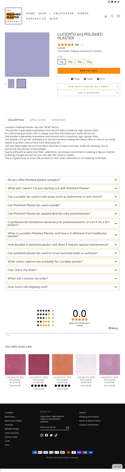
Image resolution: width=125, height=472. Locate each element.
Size (60, 57)
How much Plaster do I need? (88, 86)
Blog (54, 18)
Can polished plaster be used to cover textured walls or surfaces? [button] (53, 253)
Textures (9, 425)
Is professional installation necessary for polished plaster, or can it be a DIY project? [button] (59, 223)
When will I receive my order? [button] (28, 278)
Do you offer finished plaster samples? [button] (34, 179)
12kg (79, 61)
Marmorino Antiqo (13, 421)
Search (82, 412)
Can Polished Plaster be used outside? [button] (34, 205)
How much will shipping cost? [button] (28, 286)
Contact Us (36, 18)
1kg (61, 61)
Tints (7, 445)
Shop (43, 13)
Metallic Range (12, 429)
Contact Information (89, 425)
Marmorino (10, 417)
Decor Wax (87, 139)
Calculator (64, 13)
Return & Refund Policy (90, 421)
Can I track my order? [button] (22, 269)
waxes (8, 142)
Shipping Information (89, 417)
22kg (89, 61)
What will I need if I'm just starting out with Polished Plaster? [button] (49, 188)
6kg (70, 61)
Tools (7, 441)
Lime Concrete (12, 433)
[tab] (16, 120)
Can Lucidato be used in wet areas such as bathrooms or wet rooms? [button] (55, 196)
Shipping (75, 51)
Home (30, 13)
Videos (83, 13)
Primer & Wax (11, 437)
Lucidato (9, 412)
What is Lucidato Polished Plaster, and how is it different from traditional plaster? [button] (57, 235)
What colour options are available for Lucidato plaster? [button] (45, 261)
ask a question (88, 93)
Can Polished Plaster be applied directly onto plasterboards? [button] (49, 213)
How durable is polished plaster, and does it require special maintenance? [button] (58, 244)
